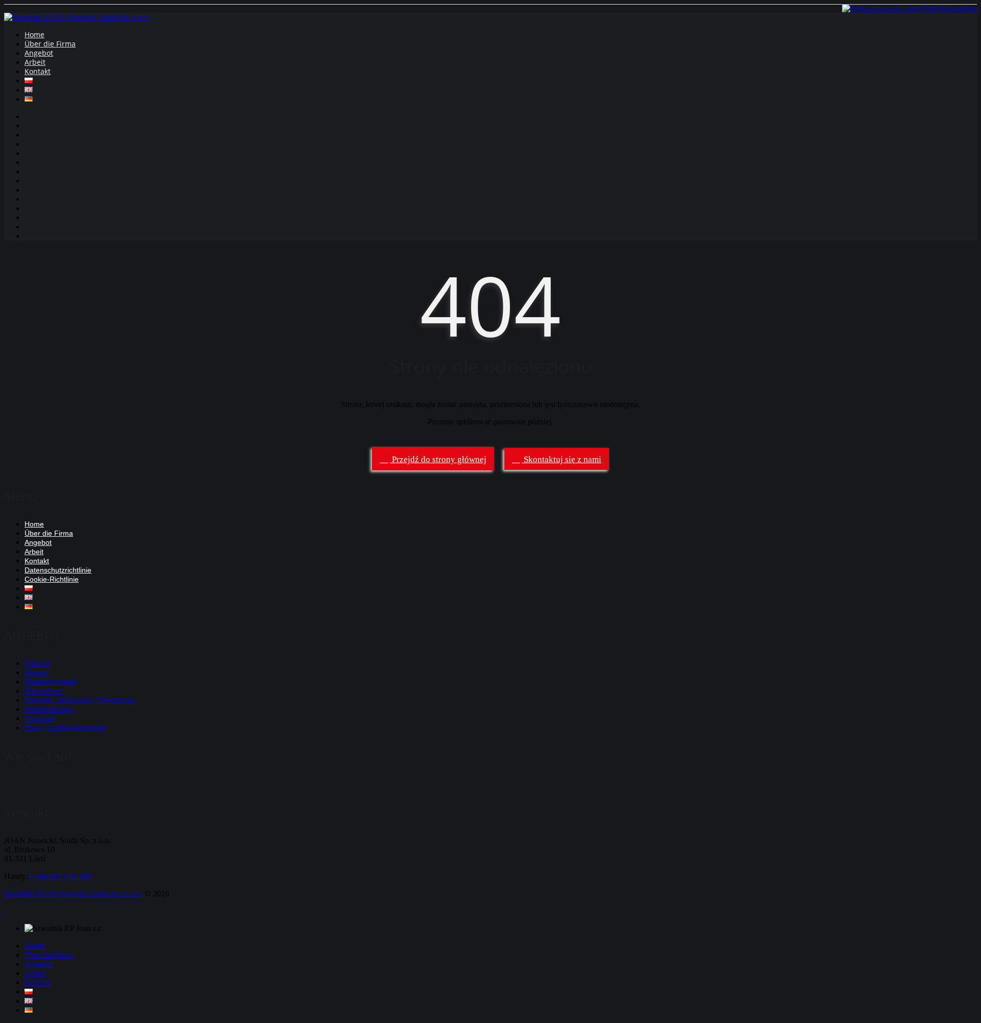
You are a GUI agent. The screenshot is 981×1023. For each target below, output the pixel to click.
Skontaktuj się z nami (561, 459)
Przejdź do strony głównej (438, 459)
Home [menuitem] (34, 945)
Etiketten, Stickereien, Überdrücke (80, 700)
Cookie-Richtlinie (52, 579)
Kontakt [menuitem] (38, 982)
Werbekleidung (49, 709)
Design (36, 672)
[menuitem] (29, 991)
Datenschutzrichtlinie (58, 570)
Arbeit (35, 62)
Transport (40, 718)
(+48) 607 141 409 (60, 876)
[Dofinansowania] (909, 8)
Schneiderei (43, 690)
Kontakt (38, 71)
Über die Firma (50, 44)
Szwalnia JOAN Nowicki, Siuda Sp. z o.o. (73, 893)
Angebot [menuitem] (39, 964)
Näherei (37, 663)
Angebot (39, 53)
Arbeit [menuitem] (35, 973)
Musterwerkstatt (50, 681)
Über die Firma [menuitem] (49, 954)
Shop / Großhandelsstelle (65, 727)
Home (34, 34)
